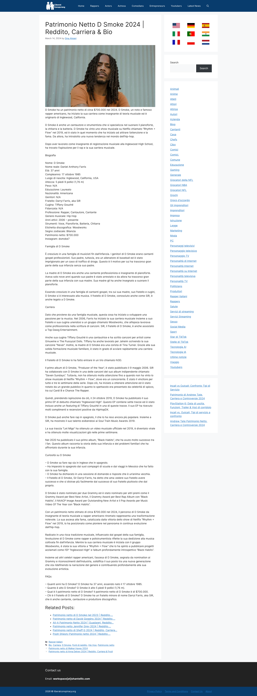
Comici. (174, 154)
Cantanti (175, 129)
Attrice (174, 109)
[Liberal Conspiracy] (55, 6)
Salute (174, 306)
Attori (173, 104)
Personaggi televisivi (182, 245)
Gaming (174, 169)
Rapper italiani (55, 642)
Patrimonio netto (106, 645)
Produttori (176, 291)
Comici (174, 149)
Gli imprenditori (179, 205)
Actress (122, 5)
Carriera (57, 645)
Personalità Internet (181, 266)
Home (81, 5)
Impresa (175, 215)
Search (174, 62)
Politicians (176, 286)
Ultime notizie (178, 357)
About (209, 691)
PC (172, 240)
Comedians (138, 5)
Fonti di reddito (79, 645)
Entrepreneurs (157, 5)
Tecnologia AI (178, 346)
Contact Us (197, 691)
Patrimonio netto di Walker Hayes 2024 (68, 648)
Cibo (173, 144)
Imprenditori (177, 210)
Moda (173, 235)
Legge (174, 225)
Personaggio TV (179, 255)
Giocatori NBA (178, 185)
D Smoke (66, 645)
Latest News (194, 5)
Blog (172, 124)
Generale (175, 174)
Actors (108, 5)
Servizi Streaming (180, 316)
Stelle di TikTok (179, 341)
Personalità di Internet (183, 260)
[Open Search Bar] (208, 6)
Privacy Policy (154, 691)
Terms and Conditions (176, 691)
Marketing (176, 230)
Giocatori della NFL (181, 180)
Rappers (94, 5)
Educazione (177, 164)
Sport (173, 331)
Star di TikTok (178, 336)
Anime (174, 94)
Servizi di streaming (182, 311)
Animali (174, 88)
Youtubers (176, 5)
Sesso (173, 321)
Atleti (173, 99)
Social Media (177, 326)
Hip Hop (92, 645)
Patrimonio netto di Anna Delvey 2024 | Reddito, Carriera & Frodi (81, 651)
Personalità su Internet (183, 271)
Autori (173, 114)
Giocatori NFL (178, 190)
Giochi (174, 195)
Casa (173, 134)
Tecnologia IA (178, 352)
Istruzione (176, 220)
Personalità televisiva (182, 276)
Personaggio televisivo (183, 250)
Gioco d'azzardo (180, 200)
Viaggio (174, 362)
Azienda (175, 119)
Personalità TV (179, 281)
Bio (50, 645)
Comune (175, 159)
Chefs (173, 139)
